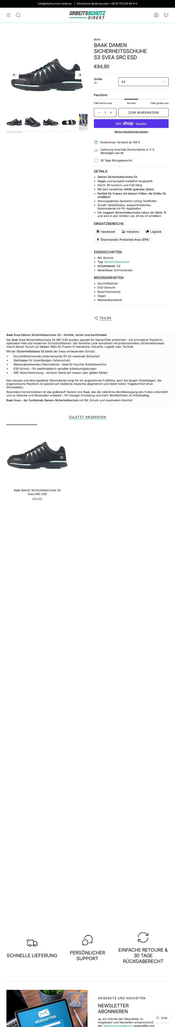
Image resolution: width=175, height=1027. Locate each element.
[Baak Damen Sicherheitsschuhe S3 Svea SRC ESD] (37, 455)
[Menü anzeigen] (8, 15)
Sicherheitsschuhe (116, 262)
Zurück (14, 75)
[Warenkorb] (166, 15)
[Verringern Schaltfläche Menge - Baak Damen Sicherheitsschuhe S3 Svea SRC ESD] (98, 112)
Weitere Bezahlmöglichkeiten (131, 131)
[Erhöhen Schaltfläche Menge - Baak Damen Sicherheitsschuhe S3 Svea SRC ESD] (111, 112)
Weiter (79, 75)
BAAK (97, 39)
